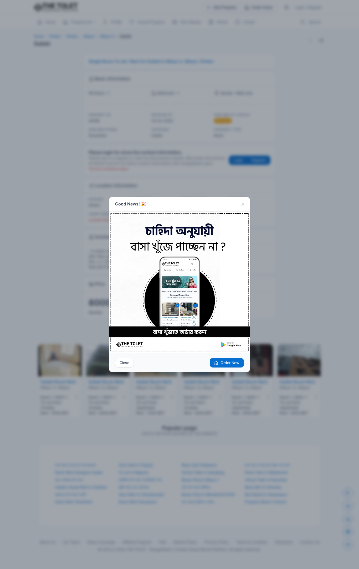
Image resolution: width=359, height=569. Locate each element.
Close (124, 362)
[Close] (242, 204)
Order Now (229, 362)
